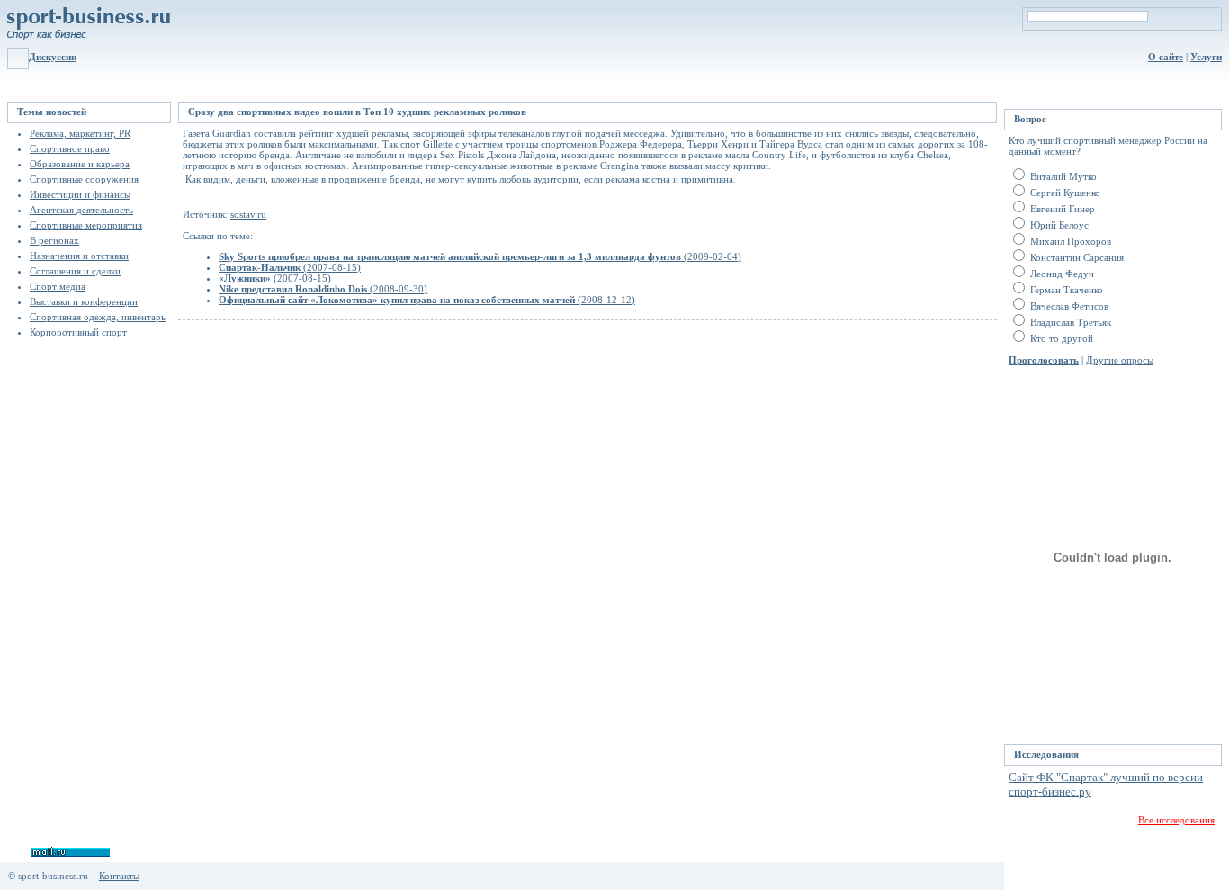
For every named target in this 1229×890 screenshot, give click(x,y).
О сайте (1165, 56)
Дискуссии (52, 56)
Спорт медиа (57, 286)
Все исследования (1176, 819)
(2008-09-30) (323, 288)
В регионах (54, 240)
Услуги (1206, 56)
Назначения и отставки (79, 255)
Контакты (119, 875)
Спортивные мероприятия (86, 225)
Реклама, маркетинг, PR (80, 133)
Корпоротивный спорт (78, 332)
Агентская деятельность (81, 209)
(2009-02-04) (480, 256)
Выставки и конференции (84, 301)
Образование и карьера (80, 163)
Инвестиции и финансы (80, 194)
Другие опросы (1119, 360)
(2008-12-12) (427, 299)
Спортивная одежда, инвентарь (98, 316)
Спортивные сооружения (84, 179)
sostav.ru (248, 214)
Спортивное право (70, 148)
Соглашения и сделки (75, 270)
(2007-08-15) (290, 267)
